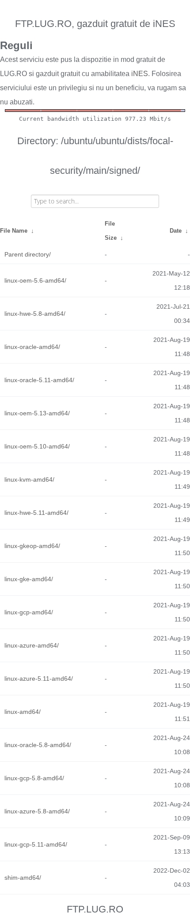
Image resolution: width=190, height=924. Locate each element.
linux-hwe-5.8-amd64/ (34, 313)
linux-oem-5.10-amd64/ (37, 446)
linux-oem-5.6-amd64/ (35, 280)
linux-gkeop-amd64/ (32, 545)
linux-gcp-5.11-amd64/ (35, 844)
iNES (139, 73)
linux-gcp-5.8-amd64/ (34, 778)
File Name (13, 230)
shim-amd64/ (22, 877)
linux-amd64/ (22, 711)
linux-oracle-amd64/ (32, 346)
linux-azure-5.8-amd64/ (37, 811)
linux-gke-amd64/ (28, 579)
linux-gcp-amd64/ (28, 612)
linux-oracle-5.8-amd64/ (37, 744)
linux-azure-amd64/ (31, 645)
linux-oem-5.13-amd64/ (37, 413)
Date (176, 230)
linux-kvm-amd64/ (29, 479)
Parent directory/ (27, 254)
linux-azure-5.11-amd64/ (38, 678)
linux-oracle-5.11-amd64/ (39, 379)
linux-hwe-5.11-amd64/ (36, 512)
